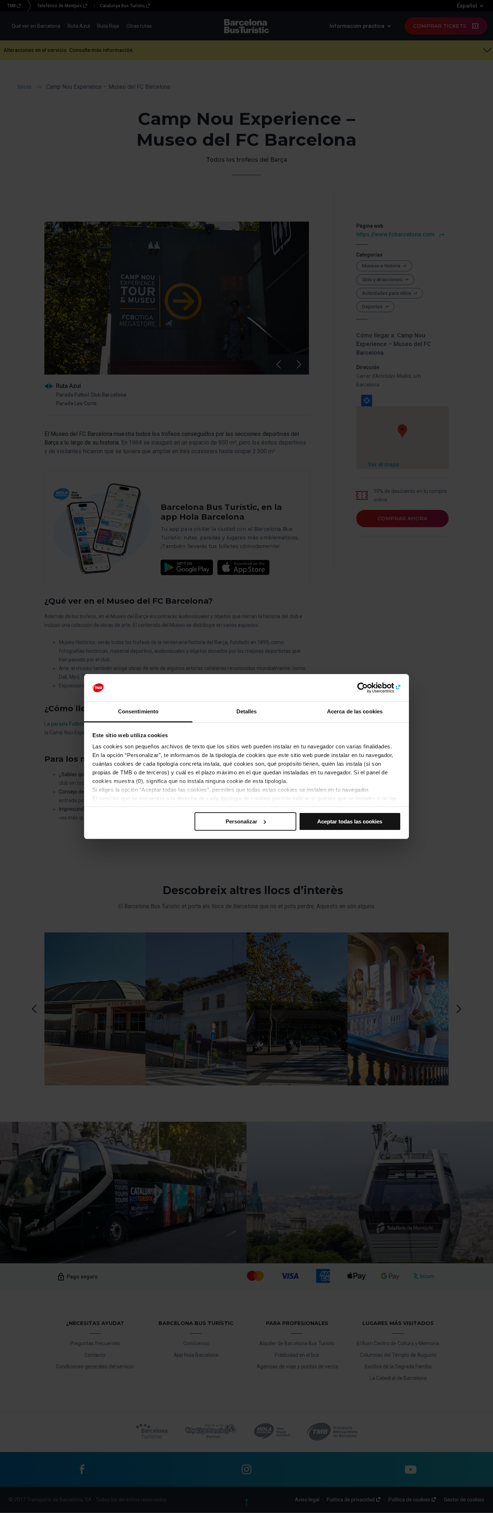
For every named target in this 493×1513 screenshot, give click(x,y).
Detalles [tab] (246, 711)
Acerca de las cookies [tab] (355, 711)
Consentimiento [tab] (138, 711)
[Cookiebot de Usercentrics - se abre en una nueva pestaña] (369, 687)
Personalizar (241, 821)
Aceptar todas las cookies (349, 821)
